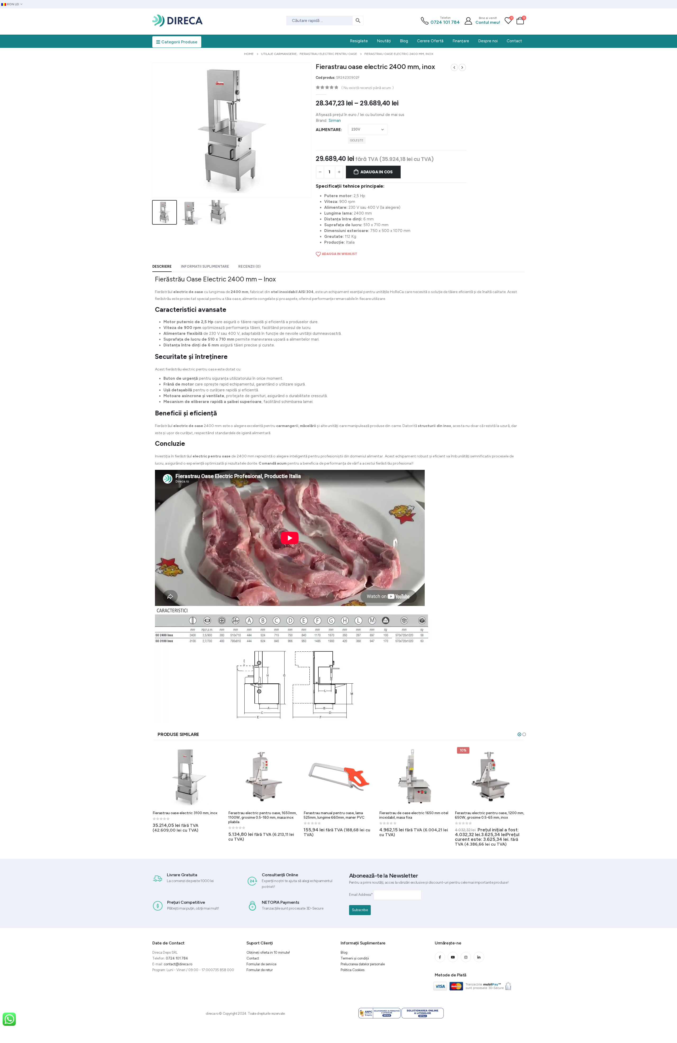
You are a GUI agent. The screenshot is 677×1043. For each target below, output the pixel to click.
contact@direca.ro (178, 964)
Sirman (335, 120)
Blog (344, 952)
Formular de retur (259, 970)
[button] (519, 734)
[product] (188, 777)
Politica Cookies (352, 970)
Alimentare (328, 129)
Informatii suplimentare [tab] (205, 266)
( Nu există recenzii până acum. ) (367, 88)
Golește (356, 140)
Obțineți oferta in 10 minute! (268, 952)
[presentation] (153, 130)
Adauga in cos (376, 172)
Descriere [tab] (162, 266)
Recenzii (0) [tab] (249, 266)
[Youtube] (453, 957)
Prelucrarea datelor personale (363, 964)
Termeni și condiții (355, 958)
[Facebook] (440, 957)
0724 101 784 (445, 22)
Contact (252, 958)
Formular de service (261, 964)
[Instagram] (466, 957)
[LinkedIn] (479, 957)
